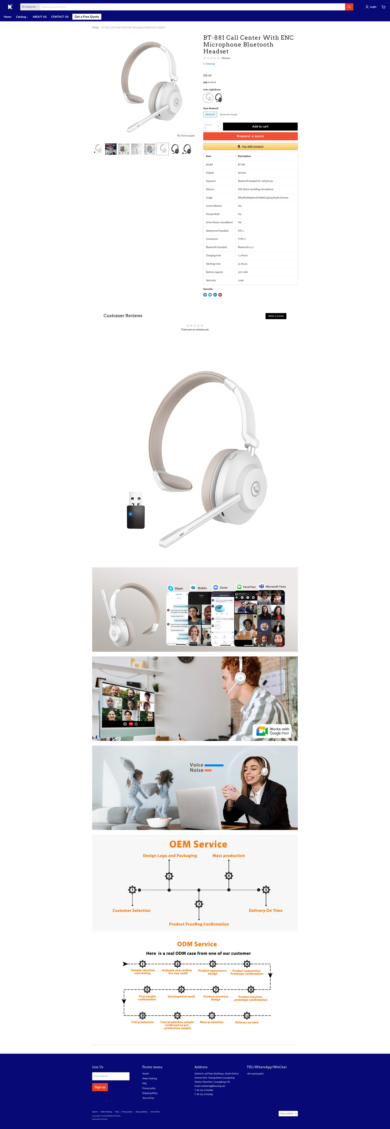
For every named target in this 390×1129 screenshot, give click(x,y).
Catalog (21, 17)
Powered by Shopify (99, 1119)
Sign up (100, 1087)
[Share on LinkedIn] (215, 295)
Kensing (210, 64)
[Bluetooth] (210, 118)
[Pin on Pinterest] (220, 295)
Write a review (276, 316)
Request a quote (250, 136)
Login (373, 7)
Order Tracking (149, 1078)
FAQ (144, 1083)
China (286, 1113)
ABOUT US (40, 17)
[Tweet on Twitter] (210, 295)
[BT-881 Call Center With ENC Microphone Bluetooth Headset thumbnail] (98, 149)
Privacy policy (149, 1088)
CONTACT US (60, 17)
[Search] (349, 6)
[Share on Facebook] (205, 295)
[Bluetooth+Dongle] (229, 118)
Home (7, 17)
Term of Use (148, 1098)
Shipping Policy (150, 1093)
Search (145, 1073)
